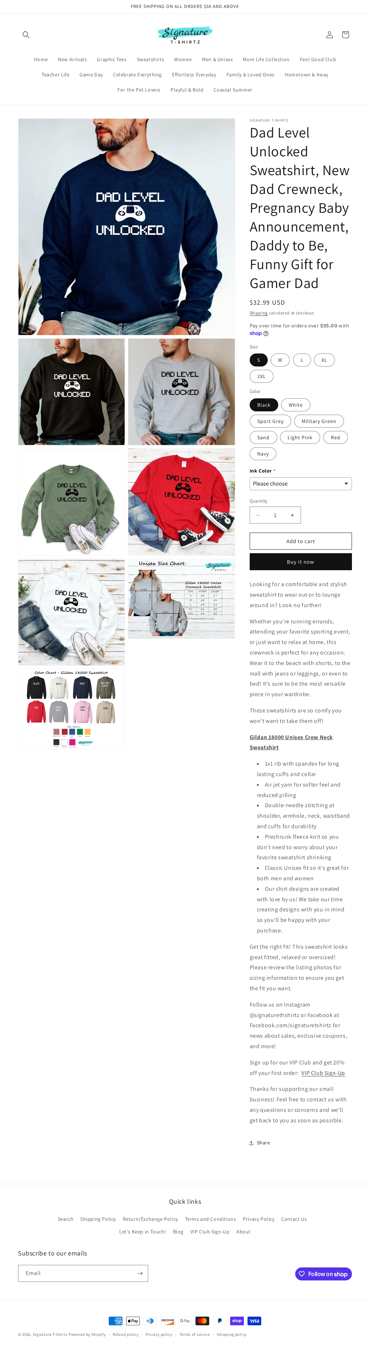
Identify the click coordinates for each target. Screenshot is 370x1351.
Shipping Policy (98, 1219)
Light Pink (300, 437)
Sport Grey (270, 421)
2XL (261, 376)
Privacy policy (159, 1334)
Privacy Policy (258, 1219)
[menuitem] (41, 59)
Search (66, 1219)
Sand (263, 437)
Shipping (259, 312)
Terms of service (195, 1334)
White (296, 405)
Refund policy (125, 1334)
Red (335, 437)
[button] (26, 35)
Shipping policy (232, 1334)
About (243, 1231)
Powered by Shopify (87, 1334)
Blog (178, 1231)
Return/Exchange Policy (150, 1219)
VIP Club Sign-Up (323, 1073)
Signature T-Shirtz (50, 1334)
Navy (263, 453)
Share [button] (263, 1142)
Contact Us (294, 1219)
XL (324, 360)
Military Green (319, 421)
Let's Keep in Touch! (142, 1231)
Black (264, 405)
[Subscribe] (140, 1273)
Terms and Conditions (210, 1219)
